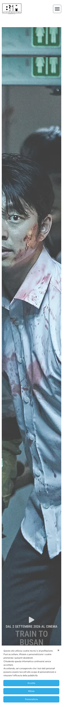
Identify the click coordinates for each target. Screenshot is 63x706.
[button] (57, 9)
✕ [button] (58, 650)
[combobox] (26, 19)
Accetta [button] (31, 683)
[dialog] (31, 676)
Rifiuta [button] (31, 691)
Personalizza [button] (31, 699)
